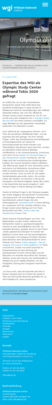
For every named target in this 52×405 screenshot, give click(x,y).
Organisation (8, 316)
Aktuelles (6, 326)
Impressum (7, 334)
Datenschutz (8, 332)
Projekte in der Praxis (12, 318)
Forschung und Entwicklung (15, 321)
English (5, 337)
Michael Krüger (20, 294)
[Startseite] (19, 8)
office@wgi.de (9, 375)
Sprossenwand (26, 203)
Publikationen (8, 324)
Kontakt (6, 329)
